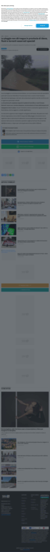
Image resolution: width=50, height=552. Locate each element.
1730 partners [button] (10, 8)
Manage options (28, 25)
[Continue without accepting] (48, 1)
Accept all (42, 25)
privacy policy (33, 20)
